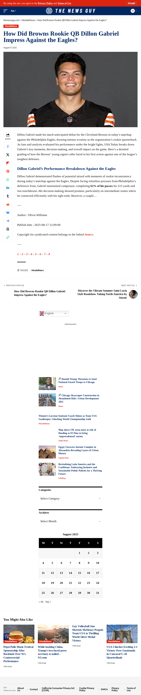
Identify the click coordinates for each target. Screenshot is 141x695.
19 (52, 583)
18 (43, 583)
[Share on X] (8, 155)
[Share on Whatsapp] (8, 179)
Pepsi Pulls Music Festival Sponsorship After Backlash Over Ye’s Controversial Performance (18, 654)
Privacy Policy (45, 3)
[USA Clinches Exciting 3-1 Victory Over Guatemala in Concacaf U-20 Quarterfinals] (122, 634)
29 (79, 592)
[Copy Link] (8, 237)
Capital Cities (63, 458)
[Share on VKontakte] (8, 212)
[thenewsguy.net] (70, 10)
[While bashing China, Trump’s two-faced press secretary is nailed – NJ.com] (53, 634)
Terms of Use (64, 3)
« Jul (41, 602)
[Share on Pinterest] (8, 171)
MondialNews (11, 26)
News (60, 387)
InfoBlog (62, 478)
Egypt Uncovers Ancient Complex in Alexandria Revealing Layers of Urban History (78, 450)
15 (79, 573)
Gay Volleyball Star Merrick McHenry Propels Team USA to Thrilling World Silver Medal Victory (87, 633)
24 (97, 583)
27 (61, 592)
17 (97, 573)
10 (97, 563)
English (49, 313)
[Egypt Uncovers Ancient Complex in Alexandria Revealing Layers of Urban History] (47, 452)
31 (97, 592)
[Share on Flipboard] (8, 163)
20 (61, 583)
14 (70, 573)
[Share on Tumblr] (8, 196)
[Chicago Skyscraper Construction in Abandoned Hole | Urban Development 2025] (47, 399)
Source (89, 234)
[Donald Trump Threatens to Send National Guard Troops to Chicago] (47, 383)
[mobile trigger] (6, 10)
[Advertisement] (70, 348)
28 (70, 592)
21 (70, 583)
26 (52, 592)
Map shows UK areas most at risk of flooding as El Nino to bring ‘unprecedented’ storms (77, 433)
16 (88, 573)
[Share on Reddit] (8, 204)
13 (61, 573)
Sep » (48, 602)
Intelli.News (63, 441)
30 (88, 592)
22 (79, 583)
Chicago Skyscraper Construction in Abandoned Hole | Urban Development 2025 (78, 398)
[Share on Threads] (8, 229)
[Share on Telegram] (8, 221)
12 (52, 573)
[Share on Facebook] (8, 146)
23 (88, 583)
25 (43, 592)
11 (43, 573)
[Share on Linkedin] (8, 188)
